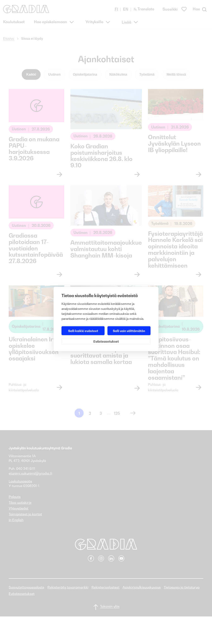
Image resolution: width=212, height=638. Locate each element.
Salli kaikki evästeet (83, 331)
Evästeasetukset (106, 341)
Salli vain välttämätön (129, 331)
